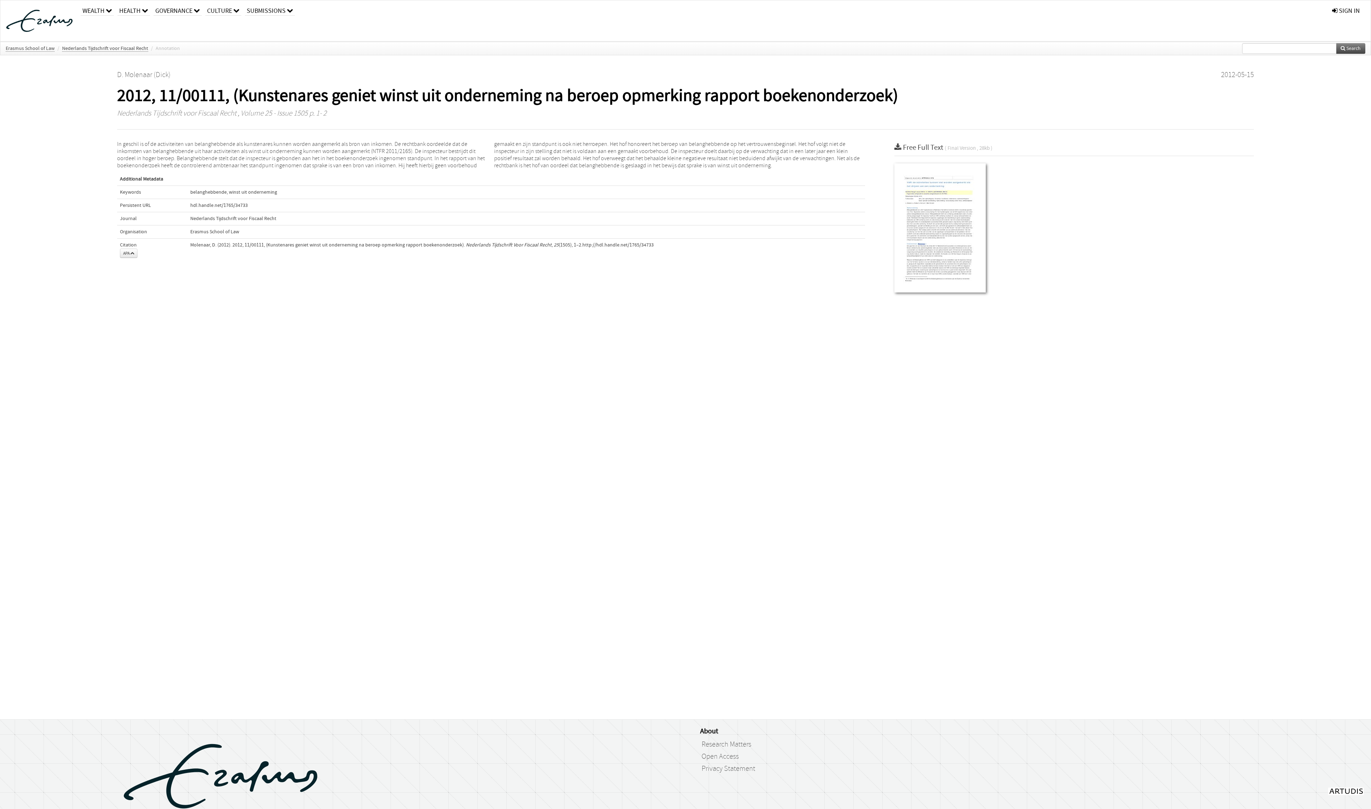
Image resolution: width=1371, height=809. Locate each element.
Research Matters (726, 744)
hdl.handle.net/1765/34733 (219, 205)
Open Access (720, 756)
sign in (1348, 11)
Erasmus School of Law (30, 48)
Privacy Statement (728, 768)
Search (1353, 48)
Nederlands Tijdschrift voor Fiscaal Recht (105, 48)
